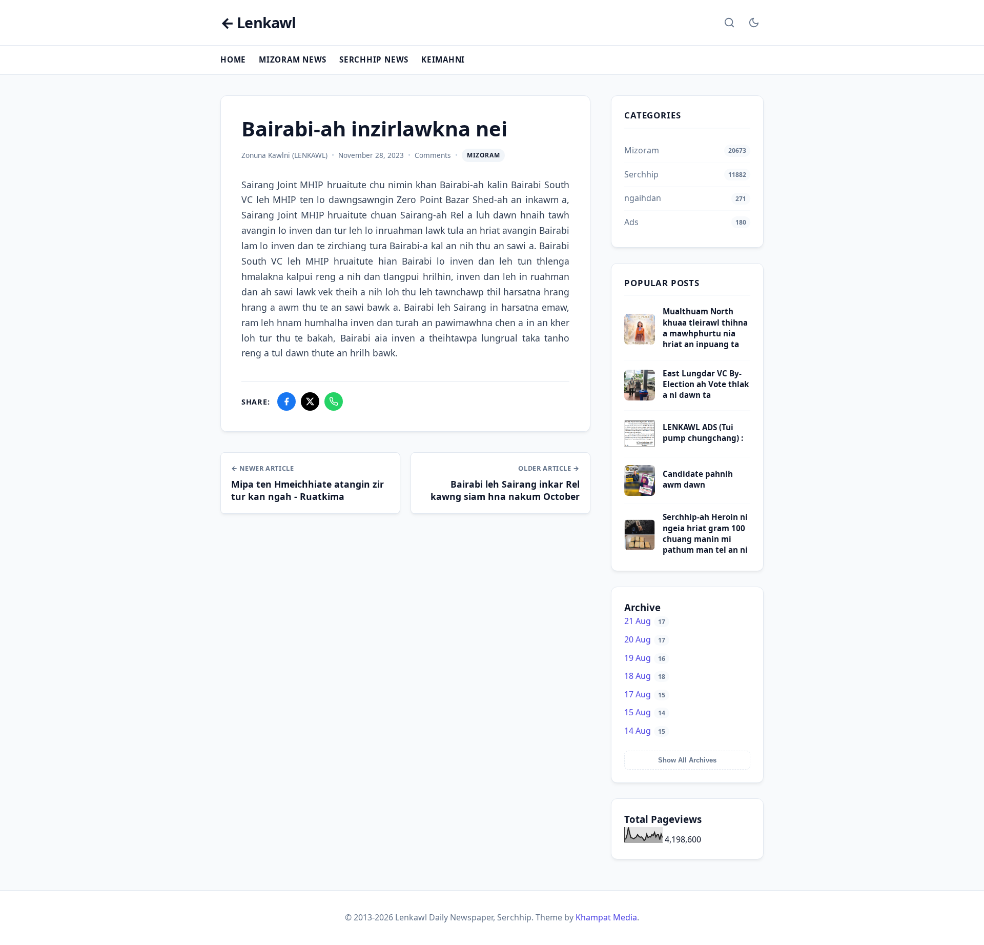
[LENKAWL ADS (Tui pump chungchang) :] (639, 446)
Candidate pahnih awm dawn (698, 479)
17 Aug (644, 694)
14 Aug (644, 730)
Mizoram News (292, 59)
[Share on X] (310, 401)
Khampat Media (606, 917)
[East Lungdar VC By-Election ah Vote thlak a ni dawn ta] (639, 397)
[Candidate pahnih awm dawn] (639, 492)
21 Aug (644, 621)
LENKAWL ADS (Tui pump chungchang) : (703, 432)
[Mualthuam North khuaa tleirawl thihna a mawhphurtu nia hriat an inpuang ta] (639, 341)
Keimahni (443, 59)
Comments (433, 155)
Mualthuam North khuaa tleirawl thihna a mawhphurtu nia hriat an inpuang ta (705, 327)
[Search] (729, 22)
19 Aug (644, 657)
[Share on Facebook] (286, 401)
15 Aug (644, 712)
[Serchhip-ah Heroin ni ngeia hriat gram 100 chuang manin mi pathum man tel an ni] (639, 547)
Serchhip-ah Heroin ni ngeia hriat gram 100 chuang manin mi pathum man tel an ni (705, 533)
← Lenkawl (258, 23)
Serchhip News (373, 59)
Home (233, 59)
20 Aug (644, 639)
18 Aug (644, 675)
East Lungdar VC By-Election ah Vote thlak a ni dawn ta (706, 384)
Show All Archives (687, 760)
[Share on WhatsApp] (333, 401)
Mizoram (483, 155)
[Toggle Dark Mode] (754, 22)
